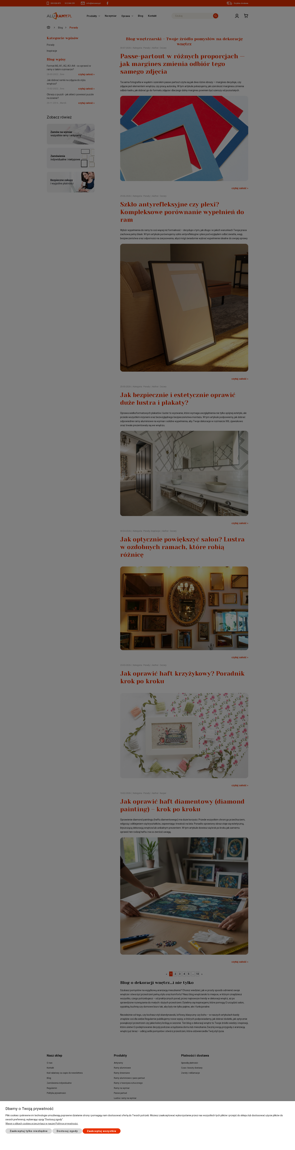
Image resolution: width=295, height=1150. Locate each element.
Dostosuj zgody (67, 1131)
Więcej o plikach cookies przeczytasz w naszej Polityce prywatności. (41, 1123)
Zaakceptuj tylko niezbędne (29, 1131)
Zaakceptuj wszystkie (101, 1131)
